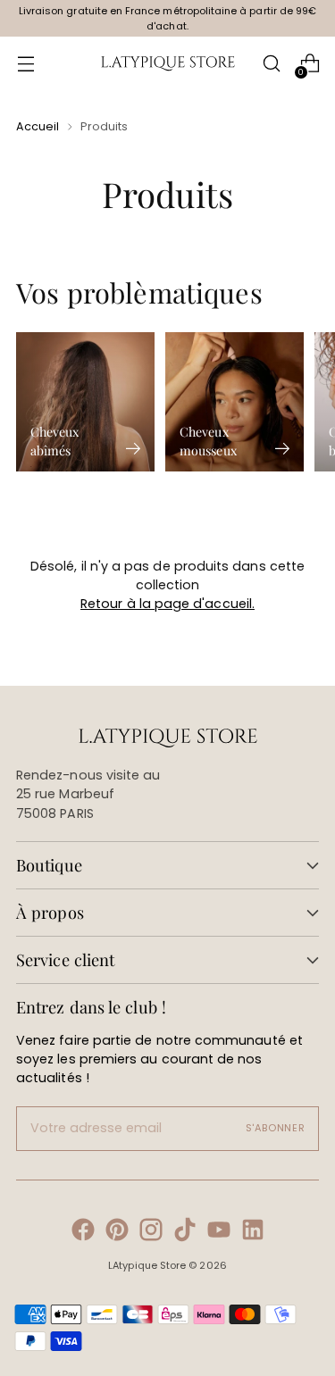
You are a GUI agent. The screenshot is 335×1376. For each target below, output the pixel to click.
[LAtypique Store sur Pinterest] (117, 1232)
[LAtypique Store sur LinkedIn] (252, 1232)
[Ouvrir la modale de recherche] (271, 64)
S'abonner (276, 1128)
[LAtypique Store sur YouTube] (218, 1232)
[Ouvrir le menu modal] (25, 64)
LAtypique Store (147, 1265)
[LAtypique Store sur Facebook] (83, 1232)
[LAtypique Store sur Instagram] (151, 1232)
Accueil (37, 126)
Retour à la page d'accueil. (167, 604)
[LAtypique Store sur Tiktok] (185, 1232)
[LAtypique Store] (168, 63)
